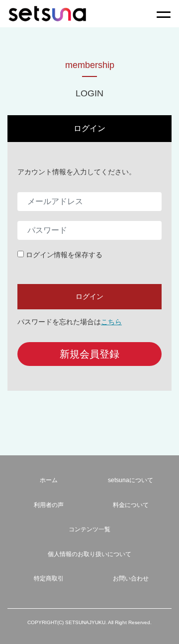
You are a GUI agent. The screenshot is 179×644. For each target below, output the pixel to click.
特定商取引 (49, 578)
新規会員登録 (89, 354)
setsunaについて (130, 480)
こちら (111, 322)
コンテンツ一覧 (89, 529)
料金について (131, 504)
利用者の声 (49, 504)
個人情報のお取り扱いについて (89, 554)
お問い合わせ (131, 578)
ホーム (49, 480)
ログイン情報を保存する (64, 255)
